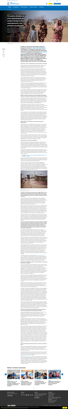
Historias (10, 9)
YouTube (26, 395)
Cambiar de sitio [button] (15, 0)
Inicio (7, 9)
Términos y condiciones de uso (53, 405)
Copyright (59, 405)
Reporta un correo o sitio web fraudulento (52, 399)
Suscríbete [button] (37, 397)
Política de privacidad (45, 405)
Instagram (25, 395)
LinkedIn (30, 395)
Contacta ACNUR (51, 394)
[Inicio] (12, 3)
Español (57, 0)
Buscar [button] (44, 3)
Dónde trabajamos (24, 7)
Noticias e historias (33, 7)
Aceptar (65, 407)
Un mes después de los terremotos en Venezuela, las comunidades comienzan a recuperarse (40, 383)
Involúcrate (41, 7)
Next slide (62, 374)
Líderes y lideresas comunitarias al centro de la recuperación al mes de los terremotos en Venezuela (26, 383)
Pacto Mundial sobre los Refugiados (29, 356)
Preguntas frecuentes (51, 393)
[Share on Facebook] (3, 52)
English (51, 0)
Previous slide (6, 374)
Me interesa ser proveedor (52, 400)
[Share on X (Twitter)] (3, 51)
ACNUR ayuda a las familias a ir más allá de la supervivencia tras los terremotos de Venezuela (54, 383)
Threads (32, 395)
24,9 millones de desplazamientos (38, 48)
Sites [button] (46, 3)
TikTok (28, 395)
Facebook (23, 395)
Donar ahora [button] (10, 395)
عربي (60, 0)
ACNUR (9, 7)
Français (54, 0)
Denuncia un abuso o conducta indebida (54, 397)
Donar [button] (51, 3)
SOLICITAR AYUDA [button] (57, 3)
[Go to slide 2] (34, 388)
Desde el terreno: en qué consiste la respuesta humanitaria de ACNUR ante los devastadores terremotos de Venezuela (13, 383)
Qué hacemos (16, 7)
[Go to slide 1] (33, 388)
